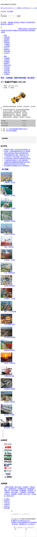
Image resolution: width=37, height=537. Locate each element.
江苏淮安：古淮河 (9, 260)
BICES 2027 (27, 494)
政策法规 (7, 37)
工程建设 (22, 22)
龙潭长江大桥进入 (9, 234)
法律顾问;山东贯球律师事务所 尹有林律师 (23, 522)
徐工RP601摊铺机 (11, 130)
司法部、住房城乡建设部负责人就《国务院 (17, 151)
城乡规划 (16, 22)
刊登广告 (7, 502)
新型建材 (14, 494)
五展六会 (7, 494)
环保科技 (7, 60)
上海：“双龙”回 (9, 247)
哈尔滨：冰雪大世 (9, 363)
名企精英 (7, 69)
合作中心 (7, 53)
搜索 (19, 16)
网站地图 (7, 508)
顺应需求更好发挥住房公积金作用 (14, 164)
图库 (5, 56)
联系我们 (7, 74)
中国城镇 (7, 58)
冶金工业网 (14, 492)
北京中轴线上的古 (9, 324)
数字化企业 (18, 487)
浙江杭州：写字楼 (9, 221)
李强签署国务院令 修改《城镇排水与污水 (16, 155)
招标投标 (10, 22)
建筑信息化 (4, 24)
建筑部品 (7, 49)
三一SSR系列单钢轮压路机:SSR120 (16, 129)
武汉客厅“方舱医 (9, 414)
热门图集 (5, 169)
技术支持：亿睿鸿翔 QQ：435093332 (23, 524)
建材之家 (7, 490)
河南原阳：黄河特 (9, 208)
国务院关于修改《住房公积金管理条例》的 (17, 149)
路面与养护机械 (20, 78)
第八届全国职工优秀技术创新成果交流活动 (17, 158)
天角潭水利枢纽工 (9, 285)
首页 (2, 78)
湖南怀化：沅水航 (9, 195)
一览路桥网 (22, 492)
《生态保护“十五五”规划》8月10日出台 (16, 156)
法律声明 (7, 504)
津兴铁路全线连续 (9, 337)
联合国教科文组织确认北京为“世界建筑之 (17, 165)
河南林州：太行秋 (9, 298)
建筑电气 (10, 24)
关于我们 (7, 499)
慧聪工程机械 (9, 487)
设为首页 (3, 11)
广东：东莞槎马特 (9, 273)
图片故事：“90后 (9, 427)
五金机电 (25, 487)
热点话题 (7, 70)
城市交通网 (14, 490)
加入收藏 (10, 11)
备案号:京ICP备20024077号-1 (21, 520)
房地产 (33, 22)
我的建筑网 (30, 488)
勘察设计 (7, 40)
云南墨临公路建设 (9, 389)
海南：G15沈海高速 (10, 311)
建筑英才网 (10, 496)
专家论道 (7, 67)
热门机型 (31, 78)
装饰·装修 (7, 51)
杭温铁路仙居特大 (9, 350)
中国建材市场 (22, 488)
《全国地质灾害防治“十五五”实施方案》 (16, 160)
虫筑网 (20, 494)
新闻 (5, 35)
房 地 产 (6, 48)
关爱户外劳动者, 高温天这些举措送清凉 (16, 153)
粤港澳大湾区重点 (9, 401)
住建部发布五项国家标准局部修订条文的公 (17, 162)
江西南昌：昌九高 (9, 182)
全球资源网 (30, 492)
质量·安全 (7, 72)
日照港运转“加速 (9, 376)
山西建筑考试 (12, 488)
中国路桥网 (22, 490)
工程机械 (28, 22)
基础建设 (7, 61)
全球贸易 (30, 490)
